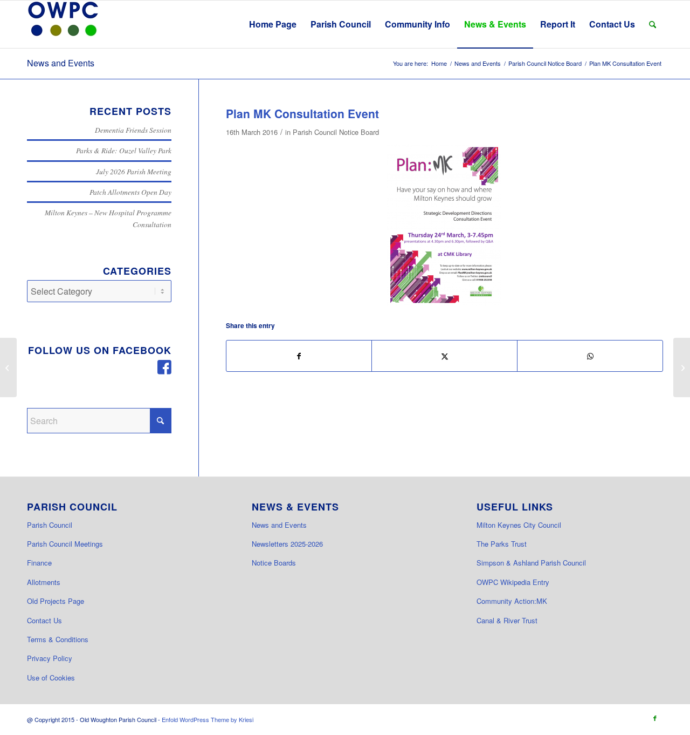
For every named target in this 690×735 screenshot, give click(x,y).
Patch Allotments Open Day (130, 192)
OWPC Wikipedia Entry (513, 582)
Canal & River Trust (507, 620)
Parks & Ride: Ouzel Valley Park (123, 150)
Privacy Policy (49, 658)
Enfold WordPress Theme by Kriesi (207, 719)
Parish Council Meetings (65, 544)
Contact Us (44, 620)
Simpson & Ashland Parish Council (531, 562)
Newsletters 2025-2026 (287, 544)
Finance (39, 562)
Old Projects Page (55, 601)
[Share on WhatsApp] (590, 356)
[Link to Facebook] (655, 718)
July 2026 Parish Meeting (133, 171)
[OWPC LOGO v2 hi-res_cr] (63, 24)
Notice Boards (274, 562)
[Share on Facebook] (299, 356)
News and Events (60, 63)
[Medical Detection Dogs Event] (8, 367)
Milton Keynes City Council (519, 525)
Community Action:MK (512, 601)
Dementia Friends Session (133, 130)
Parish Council (49, 525)
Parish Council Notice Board (336, 132)
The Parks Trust (502, 544)
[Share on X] (444, 356)
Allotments (43, 582)
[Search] (652, 24)
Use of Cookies (51, 677)
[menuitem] (272, 24)
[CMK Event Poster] (444, 225)
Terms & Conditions (57, 639)
